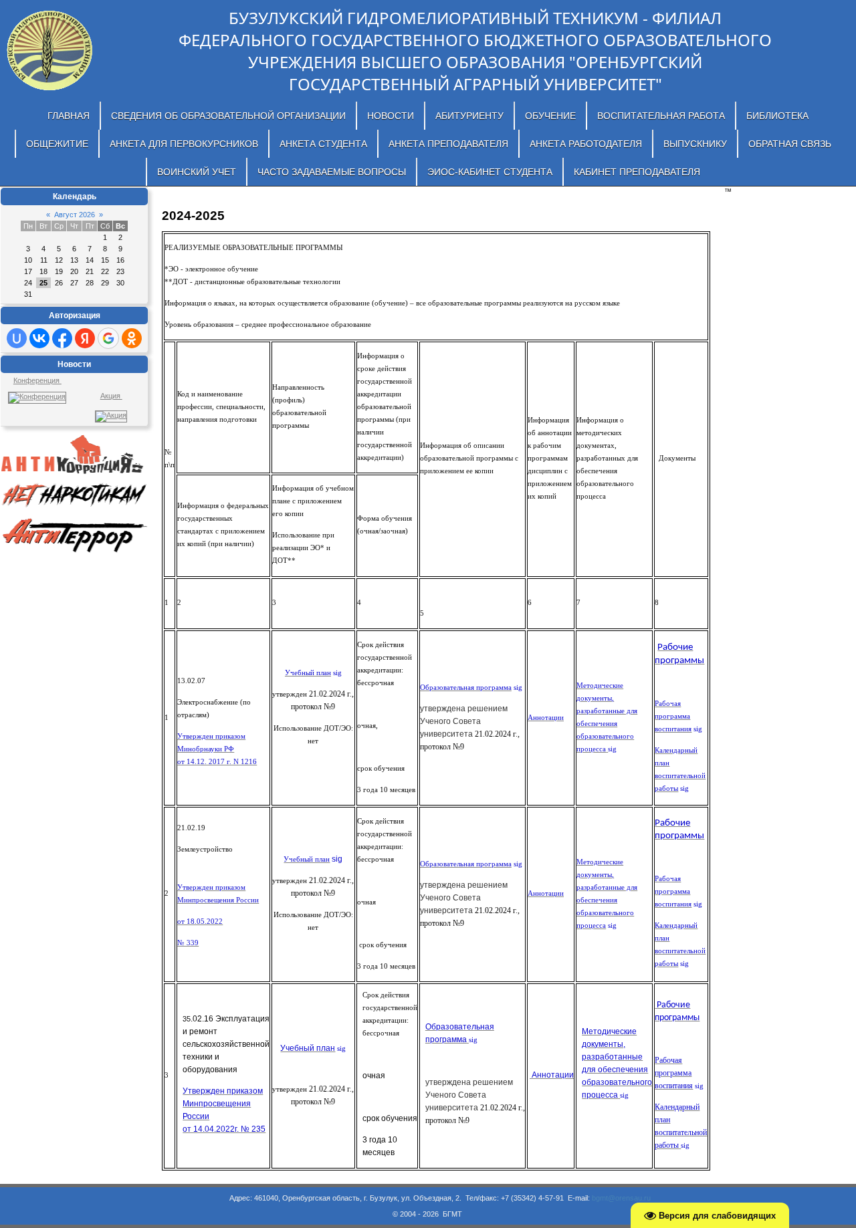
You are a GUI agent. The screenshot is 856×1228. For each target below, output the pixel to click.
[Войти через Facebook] (62, 338)
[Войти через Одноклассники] (132, 338)
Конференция (37, 380)
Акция (111, 396)
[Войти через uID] (17, 338)
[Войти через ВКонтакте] (39, 338)
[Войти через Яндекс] (85, 338)
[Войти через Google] (108, 338)
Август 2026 (74, 215)
